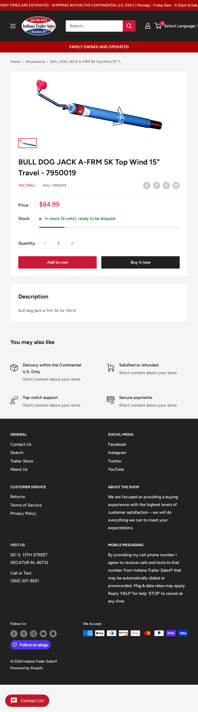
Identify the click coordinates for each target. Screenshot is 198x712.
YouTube (116, 469)
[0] (158, 26)
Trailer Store (21, 461)
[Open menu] (12, 26)
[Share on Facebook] (146, 185)
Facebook (117, 444)
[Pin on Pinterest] (156, 185)
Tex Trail (26, 185)
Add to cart (57, 262)
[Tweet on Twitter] (166, 185)
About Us (18, 469)
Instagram (117, 452)
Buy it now (141, 262)
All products (35, 61)
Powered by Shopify (26, 668)
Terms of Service (26, 505)
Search (16, 452)
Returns (17, 496)
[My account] (147, 26)
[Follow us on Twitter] (23, 633)
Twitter (115, 461)
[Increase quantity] (72, 243)
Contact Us (20, 444)
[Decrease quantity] (44, 243)
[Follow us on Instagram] (33, 633)
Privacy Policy (23, 513)
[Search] (129, 26)
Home (15, 61)
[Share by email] (176, 185)
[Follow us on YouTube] (43, 633)
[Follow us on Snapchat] (53, 633)
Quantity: (27, 243)
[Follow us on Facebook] (14, 633)
